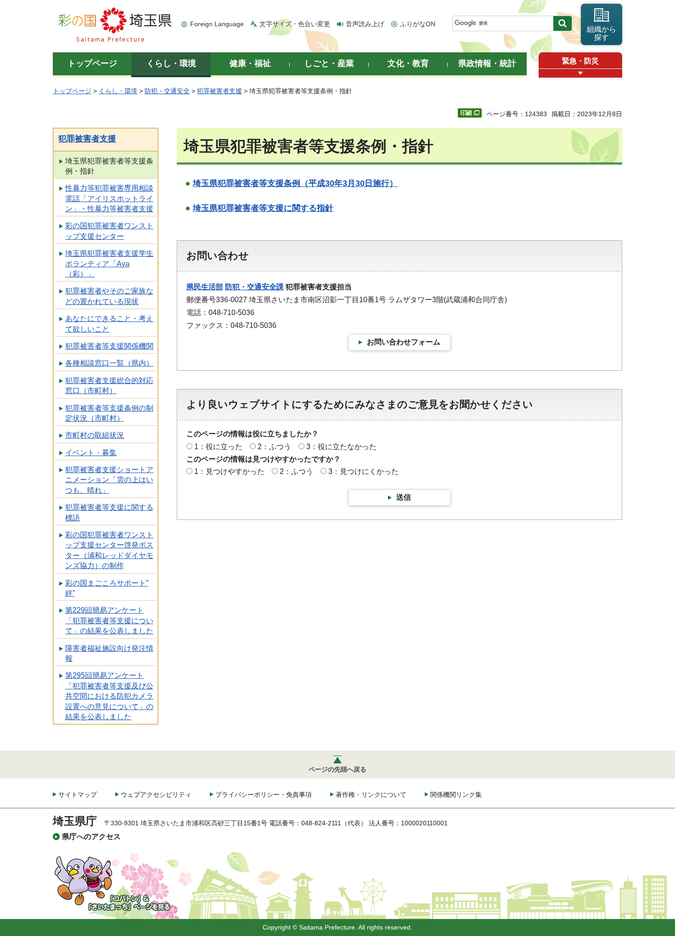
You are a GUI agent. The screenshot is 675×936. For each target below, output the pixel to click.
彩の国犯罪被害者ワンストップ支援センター (109, 231)
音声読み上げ (365, 24)
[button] (580, 73)
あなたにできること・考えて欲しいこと (109, 324)
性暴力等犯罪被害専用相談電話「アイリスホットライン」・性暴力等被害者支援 (109, 198)
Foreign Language (217, 24)
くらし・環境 (118, 91)
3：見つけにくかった (363, 471)
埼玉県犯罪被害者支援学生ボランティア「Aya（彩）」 (109, 263)
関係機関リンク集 (456, 794)
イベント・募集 (91, 453)
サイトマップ (77, 794)
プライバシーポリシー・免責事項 (263, 794)
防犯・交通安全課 (254, 287)
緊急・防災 (580, 61)
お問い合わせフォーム (403, 342)
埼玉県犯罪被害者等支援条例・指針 (109, 166)
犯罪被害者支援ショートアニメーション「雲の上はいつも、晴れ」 (109, 480)
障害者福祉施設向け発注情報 (109, 653)
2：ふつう (274, 447)
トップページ (72, 91)
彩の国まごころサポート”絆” (106, 588)
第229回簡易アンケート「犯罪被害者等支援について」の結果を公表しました (109, 620)
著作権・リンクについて (371, 794)
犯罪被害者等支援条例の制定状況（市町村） (109, 413)
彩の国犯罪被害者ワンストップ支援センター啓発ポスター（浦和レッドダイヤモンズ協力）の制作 (109, 550)
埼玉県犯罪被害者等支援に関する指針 (263, 208)
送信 (403, 497)
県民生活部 (204, 287)
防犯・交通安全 (167, 91)
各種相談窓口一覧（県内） (109, 363)
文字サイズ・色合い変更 (294, 24)
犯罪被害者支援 (219, 91)
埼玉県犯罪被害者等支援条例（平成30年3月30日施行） (295, 183)
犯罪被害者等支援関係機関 (109, 346)
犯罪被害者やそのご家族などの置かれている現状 (109, 296)
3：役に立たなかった (341, 447)
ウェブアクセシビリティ (156, 794)
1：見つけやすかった (229, 471)
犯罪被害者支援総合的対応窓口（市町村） (109, 386)
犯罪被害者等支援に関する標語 (109, 512)
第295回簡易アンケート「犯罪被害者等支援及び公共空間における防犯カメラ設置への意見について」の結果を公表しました (109, 696)
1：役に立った (218, 447)
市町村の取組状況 (94, 435)
